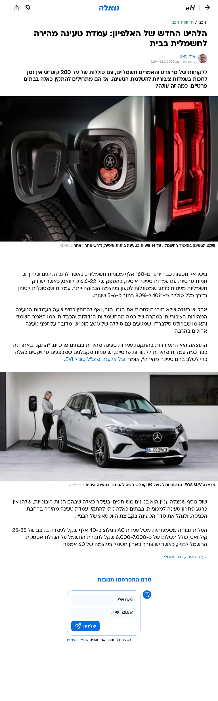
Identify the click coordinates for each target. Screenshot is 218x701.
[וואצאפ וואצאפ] (27, 8)
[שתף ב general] (16, 8)
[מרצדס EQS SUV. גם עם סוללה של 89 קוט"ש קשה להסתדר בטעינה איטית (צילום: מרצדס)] (109, 431)
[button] (190, 7)
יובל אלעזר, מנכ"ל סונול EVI (96, 359)
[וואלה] (109, 8)
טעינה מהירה (196, 557)
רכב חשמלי (173, 557)
